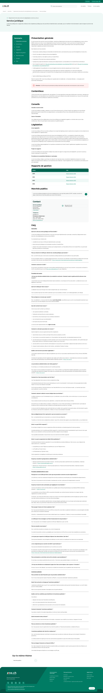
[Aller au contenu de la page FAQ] (21, 60)
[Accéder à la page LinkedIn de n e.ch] (11, 683)
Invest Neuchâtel (67, 678)
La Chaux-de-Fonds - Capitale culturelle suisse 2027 (73, 681)
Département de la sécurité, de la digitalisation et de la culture (25, 11)
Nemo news (89, 678)
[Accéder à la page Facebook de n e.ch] (19, 683)
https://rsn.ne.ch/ (67, 359)
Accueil (4, 11)
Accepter (92, 688)
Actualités (83, 6)
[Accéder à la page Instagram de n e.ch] (15, 683)
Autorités (87, 1)
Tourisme (65, 679)
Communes (66, 674)
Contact (51, 680)
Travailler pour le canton (54, 675)
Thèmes (89, 6)
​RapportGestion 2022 (71, 183)
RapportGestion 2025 (71, 173)
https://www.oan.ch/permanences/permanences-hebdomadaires (67, 260)
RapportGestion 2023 (71, 180)
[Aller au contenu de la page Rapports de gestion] (21, 52)
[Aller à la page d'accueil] (5, 6)
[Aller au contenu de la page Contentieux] (21, 43)
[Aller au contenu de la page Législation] (21, 49)
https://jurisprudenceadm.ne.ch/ (45, 463)
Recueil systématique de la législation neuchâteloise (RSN (59, 64)
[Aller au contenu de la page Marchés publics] (21, 54)
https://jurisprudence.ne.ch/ (39, 467)
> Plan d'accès (35, 210)
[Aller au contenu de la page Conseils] (21, 46)
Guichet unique (95, 1)
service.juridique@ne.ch (52, 269)
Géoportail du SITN (90, 676)
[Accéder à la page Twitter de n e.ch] (8, 683)
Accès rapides (96, 6)
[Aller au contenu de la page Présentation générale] (21, 40)
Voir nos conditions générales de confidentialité (16, 689)
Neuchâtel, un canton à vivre (69, 676)
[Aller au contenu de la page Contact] (21, 57)
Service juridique (43, 11)
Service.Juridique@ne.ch (38, 220)
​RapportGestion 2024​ (71, 177)
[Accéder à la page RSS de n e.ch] (23, 683)
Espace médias (52, 677)
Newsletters (52, 679)
